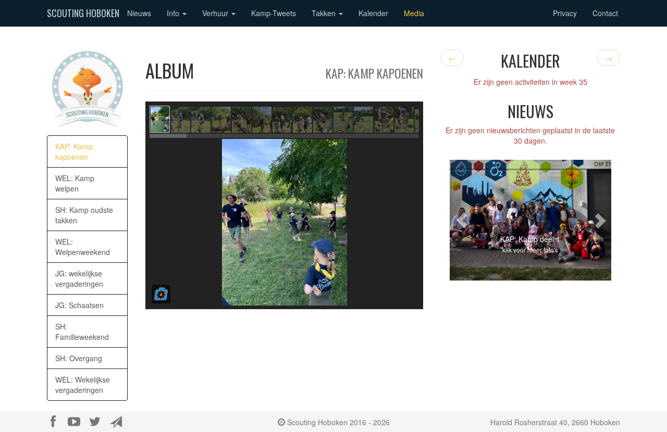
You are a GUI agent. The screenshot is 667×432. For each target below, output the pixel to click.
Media (414, 13)
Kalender (373, 13)
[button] (462, 220)
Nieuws (139, 13)
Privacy (565, 13)
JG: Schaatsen (79, 305)
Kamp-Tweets (273, 13)
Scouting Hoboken (83, 13)
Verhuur (216, 13)
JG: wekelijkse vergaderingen (79, 278)
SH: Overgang (78, 358)
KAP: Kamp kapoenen (74, 151)
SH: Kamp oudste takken (84, 215)
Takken (325, 13)
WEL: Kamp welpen (74, 183)
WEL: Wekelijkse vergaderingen (82, 384)
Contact (605, 13)
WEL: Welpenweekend (82, 246)
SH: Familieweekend (82, 331)
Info (174, 13)
